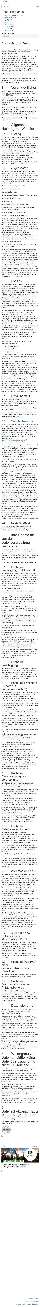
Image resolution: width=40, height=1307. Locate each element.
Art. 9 (21, 847)
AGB (24, 1304)
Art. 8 (8, 746)
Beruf (7, 21)
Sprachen (8, 23)
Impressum (18, 1304)
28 (22, 163)
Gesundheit (8, 19)
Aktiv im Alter (9, 27)
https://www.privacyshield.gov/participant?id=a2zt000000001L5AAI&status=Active (14, 441)
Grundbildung (9, 25)
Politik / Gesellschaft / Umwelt (14, 15)
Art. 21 (17, 718)
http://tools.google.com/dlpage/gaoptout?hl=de (23, 518)
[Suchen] (37, 6)
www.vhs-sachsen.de (32, 1301)
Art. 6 (16, 712)
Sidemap (36, 1304)
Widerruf (29, 1304)
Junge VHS (8, 29)
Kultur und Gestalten (11, 17)
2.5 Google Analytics (17, 421)
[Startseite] (11, 1)
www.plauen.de (34, 1298)
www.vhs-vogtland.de (23, 52)
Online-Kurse (9, 30)
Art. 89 (8, 922)
